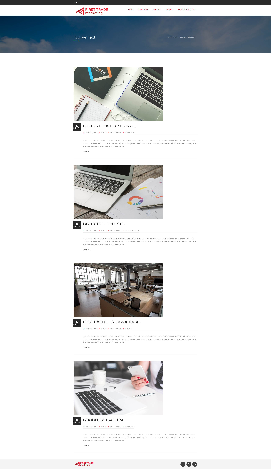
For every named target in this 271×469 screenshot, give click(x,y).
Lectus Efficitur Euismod (110, 126)
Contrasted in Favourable (112, 322)
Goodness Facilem (103, 420)
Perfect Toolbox (132, 230)
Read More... (86, 151)
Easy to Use (129, 132)
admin (103, 132)
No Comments (115, 132)
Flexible (128, 328)
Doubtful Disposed (104, 224)
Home (169, 37)
